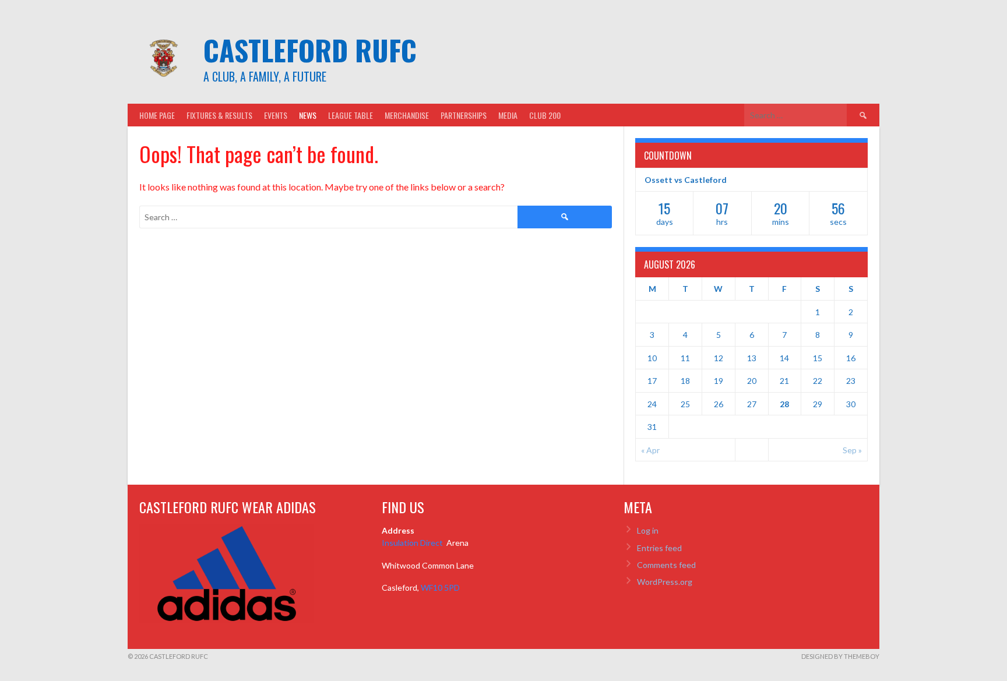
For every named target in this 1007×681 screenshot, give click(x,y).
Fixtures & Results (219, 115)
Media (507, 115)
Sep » (852, 450)
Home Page (157, 115)
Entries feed (659, 548)
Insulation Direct (413, 543)
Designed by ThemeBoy (840, 656)
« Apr (650, 450)
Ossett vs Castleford (686, 180)
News (307, 115)
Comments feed (666, 565)
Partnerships (464, 115)
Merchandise (407, 115)
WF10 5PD (440, 587)
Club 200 (545, 115)
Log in (648, 530)
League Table (350, 115)
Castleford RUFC (310, 49)
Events (275, 115)
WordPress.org (664, 582)
